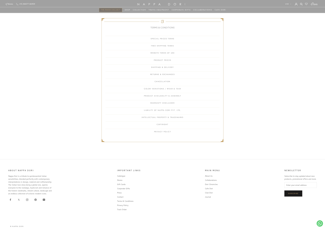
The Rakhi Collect (109, 10)
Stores (10, 4)
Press (119, 192)
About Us (209, 176)
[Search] (301, 4)
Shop (127, 10)
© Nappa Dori (17, 226)
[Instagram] (27, 199)
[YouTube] (44, 199)
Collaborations (202, 10)
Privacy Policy (122, 205)
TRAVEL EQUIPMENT (159, 10)
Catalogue (121, 176)
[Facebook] (10, 199)
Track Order (122, 209)
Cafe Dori (220, 10)
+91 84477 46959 (27, 4)
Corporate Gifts (181, 10)
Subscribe (293, 193)
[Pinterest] (35, 199)
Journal (208, 197)
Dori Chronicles (211, 184)
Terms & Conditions (125, 201)
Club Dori (209, 192)
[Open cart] (314, 4)
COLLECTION (139, 10)
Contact (120, 197)
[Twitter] (19, 199)
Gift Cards (121, 184)
